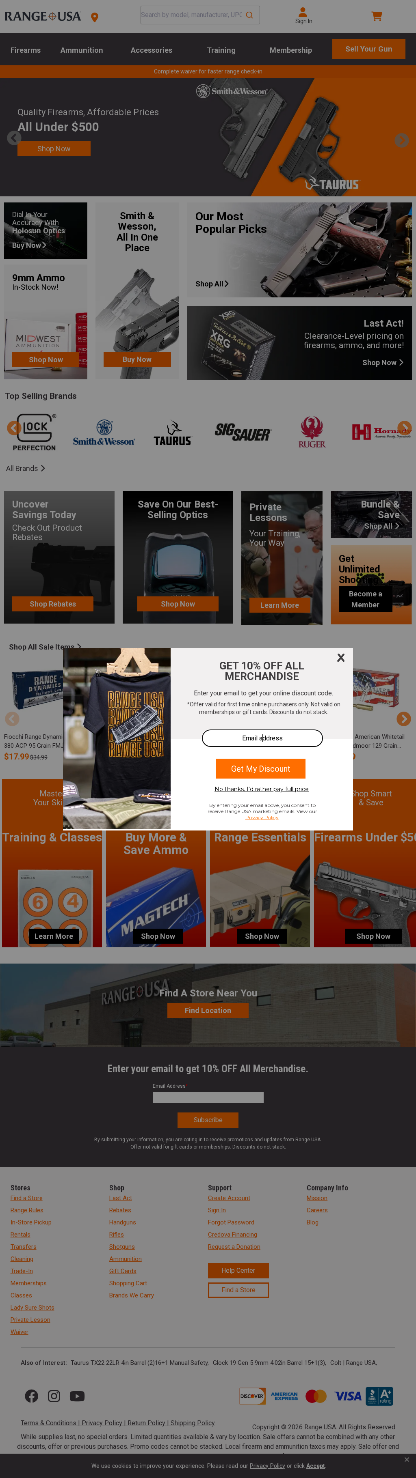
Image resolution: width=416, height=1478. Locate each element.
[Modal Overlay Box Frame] (208, 739)
